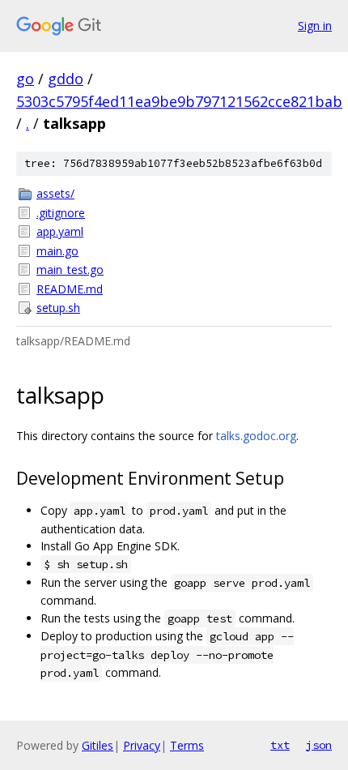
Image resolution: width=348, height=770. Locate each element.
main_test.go (70, 269)
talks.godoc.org (256, 435)
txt (280, 745)
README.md (69, 289)
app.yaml (59, 231)
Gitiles (97, 745)
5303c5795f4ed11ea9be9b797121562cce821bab (179, 101)
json (319, 745)
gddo (65, 78)
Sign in (315, 25)
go (25, 78)
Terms (187, 745)
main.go (57, 251)
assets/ (55, 193)
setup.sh (58, 307)
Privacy (141, 745)
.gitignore (60, 212)
